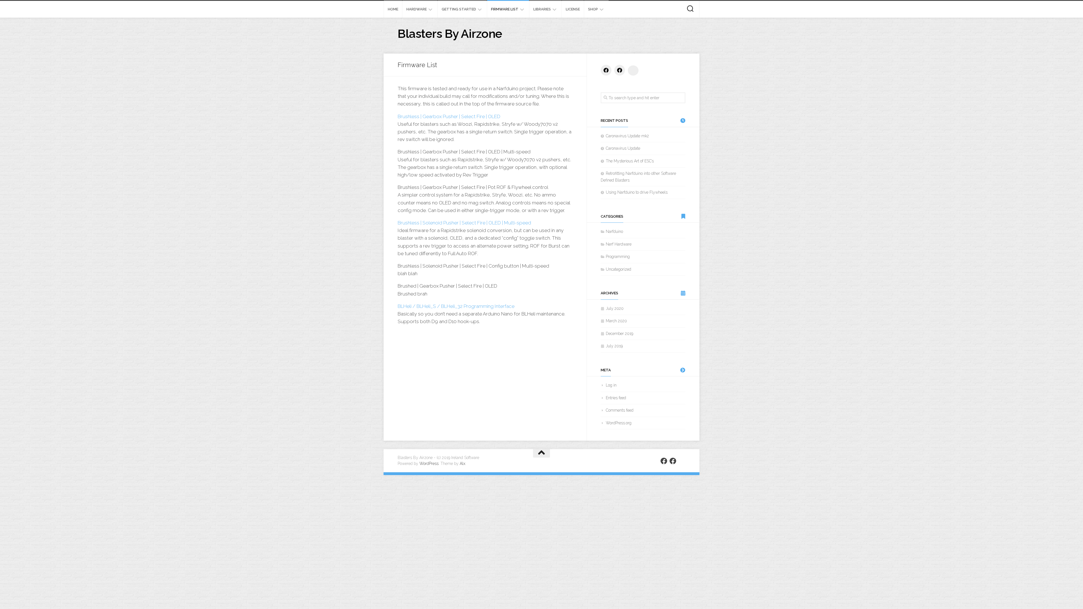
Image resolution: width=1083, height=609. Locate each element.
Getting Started (459, 9)
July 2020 (615, 308)
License (573, 9)
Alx (462, 463)
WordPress (429, 463)
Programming (618, 256)
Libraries (542, 9)
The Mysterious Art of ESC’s (630, 161)
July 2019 (614, 346)
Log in (611, 385)
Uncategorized (618, 269)
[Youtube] (633, 70)
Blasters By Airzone (450, 34)
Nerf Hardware (618, 244)
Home (393, 9)
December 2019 (619, 333)
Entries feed (616, 398)
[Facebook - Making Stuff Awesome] (619, 70)
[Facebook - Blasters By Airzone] (606, 70)
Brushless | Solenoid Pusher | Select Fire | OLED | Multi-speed (464, 223)
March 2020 (616, 321)
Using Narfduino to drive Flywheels (637, 192)
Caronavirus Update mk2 (627, 136)
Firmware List (504, 9)
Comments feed (619, 410)
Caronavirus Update (623, 148)
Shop (593, 9)
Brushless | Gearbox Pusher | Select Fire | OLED (449, 116)
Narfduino (614, 231)
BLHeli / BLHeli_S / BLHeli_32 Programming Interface (456, 306)
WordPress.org (618, 423)
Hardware (416, 9)
